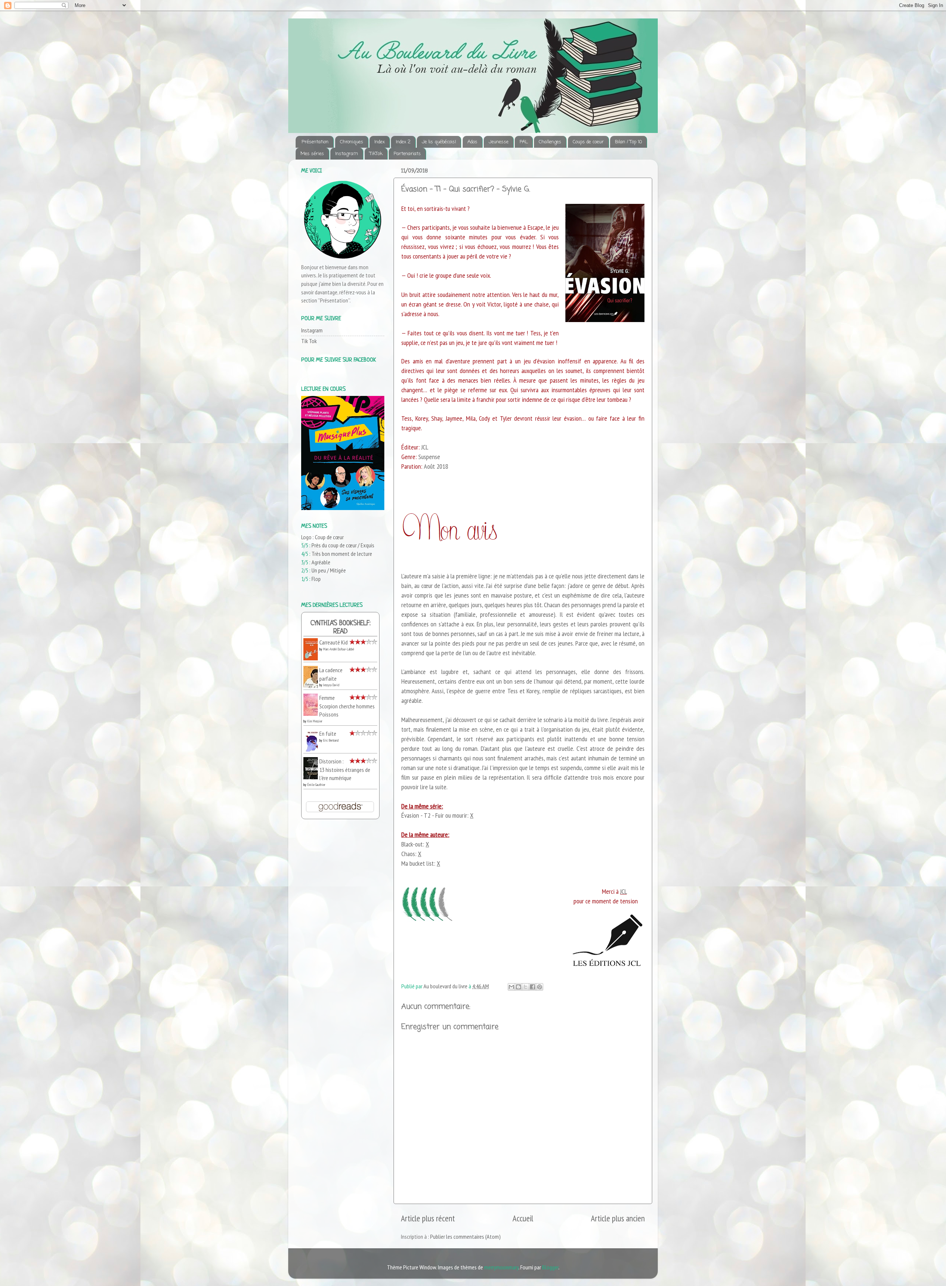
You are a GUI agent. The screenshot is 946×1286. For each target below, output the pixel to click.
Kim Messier (314, 721)
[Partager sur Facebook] (532, 987)
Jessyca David (331, 685)
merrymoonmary (501, 1267)
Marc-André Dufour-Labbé (338, 649)
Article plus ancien (618, 1218)
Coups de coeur (588, 142)
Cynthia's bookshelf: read (340, 628)
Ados (472, 142)
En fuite (327, 733)
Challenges (550, 142)
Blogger (550, 1267)
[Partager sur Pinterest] (539, 987)
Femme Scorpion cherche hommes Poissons (347, 706)
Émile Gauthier (316, 784)
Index (379, 142)
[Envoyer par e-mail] (511, 987)
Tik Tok (309, 341)
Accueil (523, 1218)
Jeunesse (498, 142)
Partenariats (407, 153)
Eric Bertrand (330, 740)
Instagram (346, 153)
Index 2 (403, 142)
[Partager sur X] (525, 987)
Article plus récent (428, 1218)
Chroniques (351, 142)
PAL (524, 142)
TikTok (376, 153)
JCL (623, 891)
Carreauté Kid (333, 642)
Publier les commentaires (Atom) (465, 1236)
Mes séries (312, 153)
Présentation (315, 142)
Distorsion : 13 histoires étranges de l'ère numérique (344, 769)
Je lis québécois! (439, 142)
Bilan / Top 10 (628, 142)
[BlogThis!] (518, 987)
